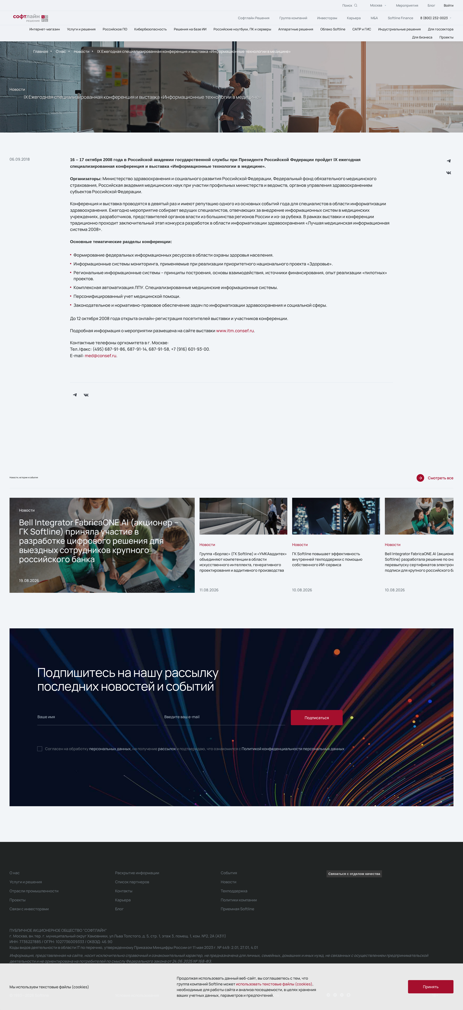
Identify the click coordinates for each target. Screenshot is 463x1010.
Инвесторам (327, 18)
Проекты (446, 37)
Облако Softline (332, 29)
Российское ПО (115, 29)
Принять (431, 986)
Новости (81, 51)
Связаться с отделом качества (354, 874)
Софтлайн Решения (253, 18)
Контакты (123, 890)
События (229, 872)
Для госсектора (440, 29)
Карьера (354, 18)
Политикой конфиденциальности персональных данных (293, 748)
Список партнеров (132, 881)
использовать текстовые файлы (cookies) (274, 983)
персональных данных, (110, 748)
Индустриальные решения (399, 29)
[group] (102, 545)
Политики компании (239, 899)
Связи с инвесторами (29, 908)
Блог (431, 5)
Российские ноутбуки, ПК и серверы (242, 29)
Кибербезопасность (150, 29)
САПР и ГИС (361, 29)
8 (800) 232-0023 (434, 18)
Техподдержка (234, 890)
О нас (61, 51)
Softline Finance (400, 18)
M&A (374, 18)
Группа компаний (293, 18)
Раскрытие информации (137, 872)
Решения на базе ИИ (190, 29)
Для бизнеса (422, 37)
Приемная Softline (237, 908)
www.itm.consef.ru (235, 331)
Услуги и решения (81, 29)
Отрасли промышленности (34, 890)
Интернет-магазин (44, 29)
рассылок (167, 748)
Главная (40, 51)
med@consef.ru (100, 355)
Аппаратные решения (295, 29)
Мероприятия (407, 5)
